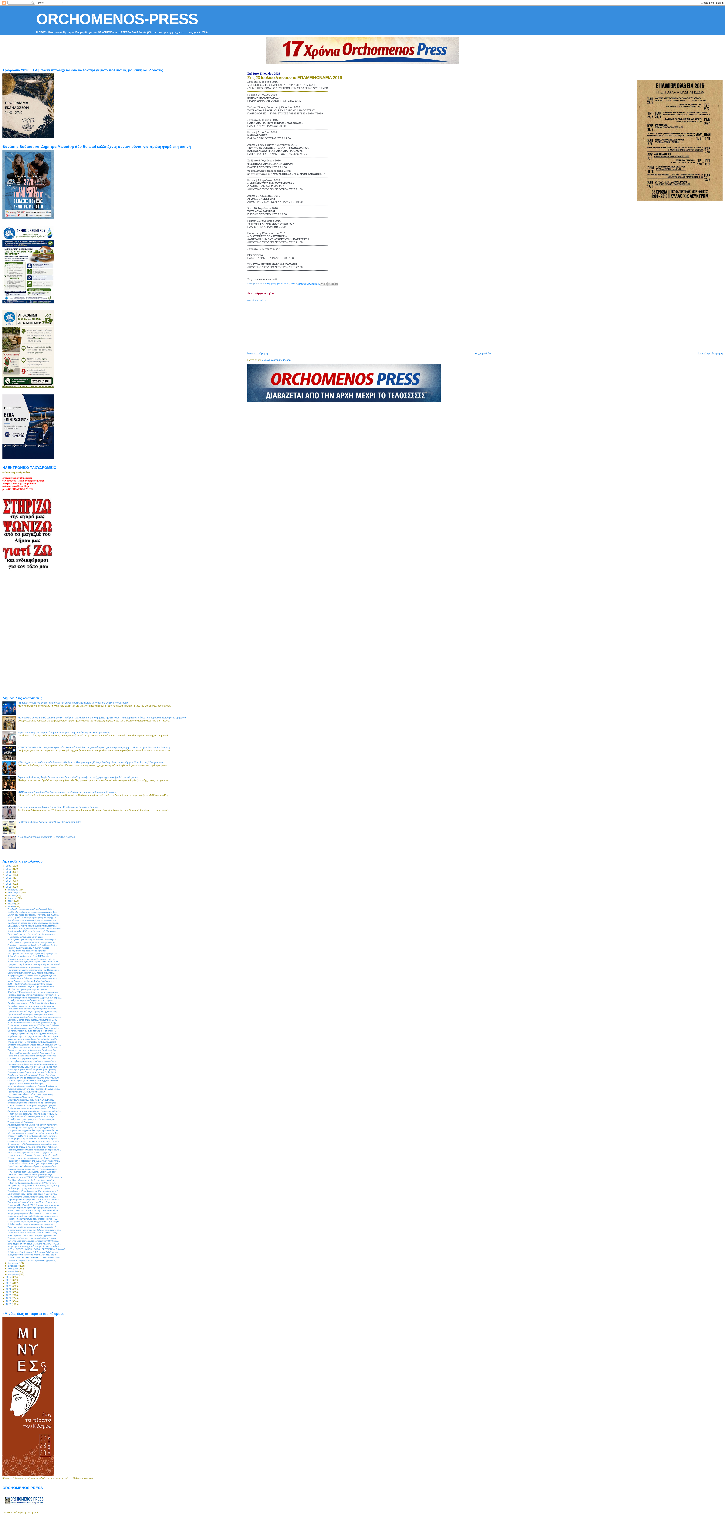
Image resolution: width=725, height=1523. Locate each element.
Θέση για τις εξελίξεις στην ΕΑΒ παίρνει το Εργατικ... (31, 973)
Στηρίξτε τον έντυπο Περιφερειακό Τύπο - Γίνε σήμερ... (32, 1075)
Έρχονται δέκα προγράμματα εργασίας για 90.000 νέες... (33, 1241)
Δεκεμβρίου (13, 1274)
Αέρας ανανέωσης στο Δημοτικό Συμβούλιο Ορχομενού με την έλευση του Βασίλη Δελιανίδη (64, 732)
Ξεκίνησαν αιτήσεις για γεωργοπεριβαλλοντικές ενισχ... (33, 1238)
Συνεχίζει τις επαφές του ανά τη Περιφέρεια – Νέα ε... (31, 959)
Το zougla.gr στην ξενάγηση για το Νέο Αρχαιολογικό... (32, 1064)
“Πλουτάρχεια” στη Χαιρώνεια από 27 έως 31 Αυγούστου (46, 837)
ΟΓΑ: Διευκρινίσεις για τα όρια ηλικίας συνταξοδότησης (32, 926)
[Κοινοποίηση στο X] (329, 284)
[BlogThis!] (326, 284)
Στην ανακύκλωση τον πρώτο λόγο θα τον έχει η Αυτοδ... (33, 915)
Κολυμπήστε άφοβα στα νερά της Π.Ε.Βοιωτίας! (29, 956)
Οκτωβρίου (13, 1269)
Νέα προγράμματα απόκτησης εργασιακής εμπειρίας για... (34, 953)
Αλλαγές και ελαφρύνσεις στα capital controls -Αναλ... (32, 986)
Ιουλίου (11, 906)
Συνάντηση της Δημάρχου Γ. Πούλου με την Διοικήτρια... (33, 1216)
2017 (9, 1277)
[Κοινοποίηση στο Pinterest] (336, 284)
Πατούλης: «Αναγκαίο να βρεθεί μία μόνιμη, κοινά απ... (32, 1180)
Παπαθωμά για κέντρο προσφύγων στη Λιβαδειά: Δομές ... (34, 1163)
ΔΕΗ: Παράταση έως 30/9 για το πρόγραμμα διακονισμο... (34, 1235)
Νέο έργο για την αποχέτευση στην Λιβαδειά (27, 989)
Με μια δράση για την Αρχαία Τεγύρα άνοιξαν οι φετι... (32, 981)
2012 (9, 874)
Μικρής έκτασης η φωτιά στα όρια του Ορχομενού (30, 1152)
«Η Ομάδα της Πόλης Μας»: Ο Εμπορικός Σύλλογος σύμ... (34, 1185)
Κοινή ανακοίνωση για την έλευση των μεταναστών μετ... (33, 1130)
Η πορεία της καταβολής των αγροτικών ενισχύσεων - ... (33, 978)
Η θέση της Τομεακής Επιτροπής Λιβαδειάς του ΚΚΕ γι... (33, 1114)
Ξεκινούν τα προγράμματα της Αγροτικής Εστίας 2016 (32, 1072)
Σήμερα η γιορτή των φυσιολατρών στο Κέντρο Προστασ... (34, 1158)
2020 (9, 1286)
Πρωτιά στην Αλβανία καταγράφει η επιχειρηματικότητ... (32, 1166)
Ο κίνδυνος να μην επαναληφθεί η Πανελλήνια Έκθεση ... (34, 945)
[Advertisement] (338, 325)
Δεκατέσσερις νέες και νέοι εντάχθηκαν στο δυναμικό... (32, 920)
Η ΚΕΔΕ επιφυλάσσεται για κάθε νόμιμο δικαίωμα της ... (33, 1023)
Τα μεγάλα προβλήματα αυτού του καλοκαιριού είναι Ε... (33, 1227)
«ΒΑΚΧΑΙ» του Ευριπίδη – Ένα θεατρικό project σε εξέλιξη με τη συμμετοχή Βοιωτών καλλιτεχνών (67, 792)
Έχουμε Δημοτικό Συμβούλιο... (21, 1122)
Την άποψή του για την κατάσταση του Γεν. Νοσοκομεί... (33, 970)
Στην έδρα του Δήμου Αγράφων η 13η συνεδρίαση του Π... (34, 1191)
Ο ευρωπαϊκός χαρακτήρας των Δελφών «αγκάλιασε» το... (34, 1230)
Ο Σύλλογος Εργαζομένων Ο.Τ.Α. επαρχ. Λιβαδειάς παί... (34, 1252)
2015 (9, 884)
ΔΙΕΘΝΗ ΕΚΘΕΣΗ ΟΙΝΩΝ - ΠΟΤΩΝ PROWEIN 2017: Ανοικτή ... (37, 1249)
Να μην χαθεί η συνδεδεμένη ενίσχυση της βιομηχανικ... (33, 917)
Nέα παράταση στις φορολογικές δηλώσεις (27, 951)
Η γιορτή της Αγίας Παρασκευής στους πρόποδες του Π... (33, 1155)
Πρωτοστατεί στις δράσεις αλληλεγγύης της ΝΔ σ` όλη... (33, 1011)
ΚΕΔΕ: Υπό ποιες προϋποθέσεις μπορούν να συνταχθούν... (35, 928)
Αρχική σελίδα (483, 353)
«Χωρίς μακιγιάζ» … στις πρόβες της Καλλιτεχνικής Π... (33, 1042)
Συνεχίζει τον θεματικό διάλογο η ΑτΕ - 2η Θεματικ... (31, 1000)
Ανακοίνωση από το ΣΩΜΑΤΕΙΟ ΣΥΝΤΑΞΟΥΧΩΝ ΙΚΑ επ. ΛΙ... (36, 1177)
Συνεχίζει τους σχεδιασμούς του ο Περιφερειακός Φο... (32, 1119)
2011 (9, 872)
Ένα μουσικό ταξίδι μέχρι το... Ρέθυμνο (25, 1097)
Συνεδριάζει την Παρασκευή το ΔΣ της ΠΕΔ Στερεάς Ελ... (33, 1033)
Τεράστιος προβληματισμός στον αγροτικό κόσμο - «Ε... (33, 1219)
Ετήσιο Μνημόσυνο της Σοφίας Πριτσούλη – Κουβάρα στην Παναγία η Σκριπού (58, 807)
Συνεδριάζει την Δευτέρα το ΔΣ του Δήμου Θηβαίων (31, 909)
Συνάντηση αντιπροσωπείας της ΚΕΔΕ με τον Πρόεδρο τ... (34, 1025)
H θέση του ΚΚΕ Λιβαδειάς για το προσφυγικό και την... (32, 942)
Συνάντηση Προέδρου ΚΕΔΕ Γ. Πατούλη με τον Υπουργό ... (35, 1205)
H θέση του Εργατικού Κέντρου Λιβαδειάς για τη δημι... (32, 1053)
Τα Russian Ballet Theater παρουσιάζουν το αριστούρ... (33, 1009)
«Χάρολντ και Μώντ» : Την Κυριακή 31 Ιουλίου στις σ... (32, 1136)
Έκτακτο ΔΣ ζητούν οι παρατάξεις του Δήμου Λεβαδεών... (33, 1147)
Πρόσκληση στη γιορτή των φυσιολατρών (27, 1092)
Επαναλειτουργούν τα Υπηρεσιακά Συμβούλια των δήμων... (35, 998)
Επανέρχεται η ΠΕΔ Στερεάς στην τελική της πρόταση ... (33, 1069)
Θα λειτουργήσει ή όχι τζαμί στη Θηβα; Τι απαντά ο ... (32, 1031)
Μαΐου (11, 901)
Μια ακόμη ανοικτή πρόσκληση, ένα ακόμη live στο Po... (33, 1039)
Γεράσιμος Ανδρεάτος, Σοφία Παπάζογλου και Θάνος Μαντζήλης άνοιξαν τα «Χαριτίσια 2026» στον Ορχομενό (73, 702)
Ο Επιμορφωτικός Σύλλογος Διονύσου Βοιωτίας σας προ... (34, 1017)
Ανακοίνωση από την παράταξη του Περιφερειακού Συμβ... (34, 1111)
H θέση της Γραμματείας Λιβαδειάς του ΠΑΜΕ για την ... (32, 1183)
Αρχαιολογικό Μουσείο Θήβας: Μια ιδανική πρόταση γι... (33, 1125)
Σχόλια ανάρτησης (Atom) (276, 360)
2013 (9, 877)
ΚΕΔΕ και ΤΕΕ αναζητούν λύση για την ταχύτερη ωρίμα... (33, 992)
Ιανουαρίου (13, 890)
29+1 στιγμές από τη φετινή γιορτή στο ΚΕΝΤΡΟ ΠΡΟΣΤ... (34, 1244)
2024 (9, 1298)
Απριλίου (12, 898)
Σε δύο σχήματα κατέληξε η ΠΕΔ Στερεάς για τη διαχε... (32, 1127)
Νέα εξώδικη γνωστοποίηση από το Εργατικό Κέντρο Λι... (34, 1047)
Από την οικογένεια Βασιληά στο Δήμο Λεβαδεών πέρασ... (34, 1210)
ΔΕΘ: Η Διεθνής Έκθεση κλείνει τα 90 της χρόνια (30, 984)
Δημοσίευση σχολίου (256, 300)
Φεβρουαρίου (14, 892)
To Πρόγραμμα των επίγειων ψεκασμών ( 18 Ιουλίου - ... (33, 995)
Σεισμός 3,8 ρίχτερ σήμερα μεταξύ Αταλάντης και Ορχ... (32, 1020)
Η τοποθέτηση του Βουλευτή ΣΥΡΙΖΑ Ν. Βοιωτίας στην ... (33, 1067)
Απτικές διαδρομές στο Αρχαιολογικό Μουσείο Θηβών (32, 939)
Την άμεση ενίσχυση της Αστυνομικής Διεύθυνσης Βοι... (33, 1050)
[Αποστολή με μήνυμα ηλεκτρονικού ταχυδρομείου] (322, 284)
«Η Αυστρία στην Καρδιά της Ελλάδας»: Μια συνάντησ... (33, 1061)
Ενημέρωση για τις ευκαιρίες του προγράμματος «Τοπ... (33, 975)
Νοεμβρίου (13, 1271)
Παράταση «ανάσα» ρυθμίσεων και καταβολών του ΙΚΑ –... (34, 1199)
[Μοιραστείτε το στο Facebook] (333, 284)
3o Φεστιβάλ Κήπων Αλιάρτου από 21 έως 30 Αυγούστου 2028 (49, 822)
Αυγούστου (13, 1263)
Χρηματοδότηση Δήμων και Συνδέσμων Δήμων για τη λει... (34, 1028)
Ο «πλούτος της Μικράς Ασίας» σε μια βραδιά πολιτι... (32, 1197)
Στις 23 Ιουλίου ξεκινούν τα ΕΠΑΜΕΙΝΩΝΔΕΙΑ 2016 (31, 1100)
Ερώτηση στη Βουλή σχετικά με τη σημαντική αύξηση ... (33, 1208)
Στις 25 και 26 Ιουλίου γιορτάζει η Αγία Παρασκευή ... (31, 1094)
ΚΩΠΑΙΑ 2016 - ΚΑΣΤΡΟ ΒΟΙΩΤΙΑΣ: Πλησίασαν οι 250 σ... (34, 1257)
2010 (9, 869)
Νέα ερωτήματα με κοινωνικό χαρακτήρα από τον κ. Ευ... (33, 1133)
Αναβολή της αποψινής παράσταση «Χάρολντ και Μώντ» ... (35, 1246)
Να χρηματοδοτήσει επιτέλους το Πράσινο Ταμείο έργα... (33, 1086)
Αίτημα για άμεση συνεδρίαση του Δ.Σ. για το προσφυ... (32, 1213)
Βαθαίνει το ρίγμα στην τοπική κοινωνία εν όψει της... (32, 1224)
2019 (9, 1283)
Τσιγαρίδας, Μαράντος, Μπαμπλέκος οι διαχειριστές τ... (32, 1006)
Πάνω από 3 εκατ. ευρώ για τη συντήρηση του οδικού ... (33, 1056)
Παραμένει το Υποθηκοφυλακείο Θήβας (25, 1083)
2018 (9, 1280)
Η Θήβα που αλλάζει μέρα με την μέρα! (25, 937)
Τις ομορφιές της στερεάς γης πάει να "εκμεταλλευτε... (32, 934)
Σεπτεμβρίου (14, 1266)
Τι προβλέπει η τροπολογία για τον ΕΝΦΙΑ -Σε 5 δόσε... (33, 1172)
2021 (9, 1289)
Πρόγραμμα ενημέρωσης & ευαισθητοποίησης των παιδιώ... (35, 964)
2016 (9, 887)
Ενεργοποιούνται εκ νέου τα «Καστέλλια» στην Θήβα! (32, 1255)
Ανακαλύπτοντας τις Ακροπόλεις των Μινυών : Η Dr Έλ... (34, 962)
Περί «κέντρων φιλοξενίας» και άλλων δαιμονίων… (31, 1188)
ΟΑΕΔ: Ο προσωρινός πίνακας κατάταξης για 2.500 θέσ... (34, 1080)
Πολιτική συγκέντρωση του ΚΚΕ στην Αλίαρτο (28, 948)
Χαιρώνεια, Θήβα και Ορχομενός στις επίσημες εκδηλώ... (33, 1036)
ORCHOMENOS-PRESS (117, 19)
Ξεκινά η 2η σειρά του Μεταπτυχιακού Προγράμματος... (32, 1260)
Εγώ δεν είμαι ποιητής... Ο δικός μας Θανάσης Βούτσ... (33, 1003)
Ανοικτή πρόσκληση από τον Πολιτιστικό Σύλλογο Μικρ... (34, 1089)
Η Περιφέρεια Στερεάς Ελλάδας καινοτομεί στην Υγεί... (32, 1116)
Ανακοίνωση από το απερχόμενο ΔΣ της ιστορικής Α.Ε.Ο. (33, 1078)
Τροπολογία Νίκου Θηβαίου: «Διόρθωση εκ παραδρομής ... (34, 1150)
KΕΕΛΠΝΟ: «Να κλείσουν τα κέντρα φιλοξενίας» (30, 1174)
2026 (9, 1304)
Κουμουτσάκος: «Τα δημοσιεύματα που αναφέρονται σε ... (34, 1144)
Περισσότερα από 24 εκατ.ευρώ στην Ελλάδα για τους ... (33, 1232)
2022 (9, 1292)
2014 (9, 881)
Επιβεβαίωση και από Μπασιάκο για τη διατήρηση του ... (33, 1103)
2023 (9, 1295)
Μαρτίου (12, 895)
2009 (9, 866)
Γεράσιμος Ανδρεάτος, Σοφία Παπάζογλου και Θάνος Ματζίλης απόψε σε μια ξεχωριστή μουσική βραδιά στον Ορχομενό (78, 777)
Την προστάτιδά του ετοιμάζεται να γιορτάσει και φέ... (31, 1014)
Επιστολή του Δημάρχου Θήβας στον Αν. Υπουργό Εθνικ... (34, 1045)
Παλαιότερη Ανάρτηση (710, 353)
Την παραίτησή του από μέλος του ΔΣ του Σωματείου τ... (33, 1202)
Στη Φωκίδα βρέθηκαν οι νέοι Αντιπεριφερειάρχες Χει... (32, 912)
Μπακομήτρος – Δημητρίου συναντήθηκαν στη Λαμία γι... (33, 1138)
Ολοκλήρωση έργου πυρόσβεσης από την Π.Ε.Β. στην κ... (34, 1222)
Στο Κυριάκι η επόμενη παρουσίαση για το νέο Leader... (33, 967)
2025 (9, 1301)
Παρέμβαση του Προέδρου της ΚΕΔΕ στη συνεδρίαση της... (34, 1161)
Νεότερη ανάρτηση (257, 353)
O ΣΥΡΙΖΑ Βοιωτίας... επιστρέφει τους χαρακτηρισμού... (33, 1105)
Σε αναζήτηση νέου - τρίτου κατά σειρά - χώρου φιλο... (32, 1194)
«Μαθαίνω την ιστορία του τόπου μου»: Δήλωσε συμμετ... (33, 923)
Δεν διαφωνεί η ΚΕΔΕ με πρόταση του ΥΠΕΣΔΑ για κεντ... (34, 931)
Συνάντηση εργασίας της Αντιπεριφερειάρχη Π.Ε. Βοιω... (33, 1108)
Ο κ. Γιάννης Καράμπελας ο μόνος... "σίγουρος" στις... (32, 1058)
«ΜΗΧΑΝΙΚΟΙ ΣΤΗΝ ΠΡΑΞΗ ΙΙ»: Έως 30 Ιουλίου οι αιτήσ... (34, 1141)
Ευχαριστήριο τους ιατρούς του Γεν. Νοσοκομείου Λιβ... (32, 1169)
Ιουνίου (11, 904)
